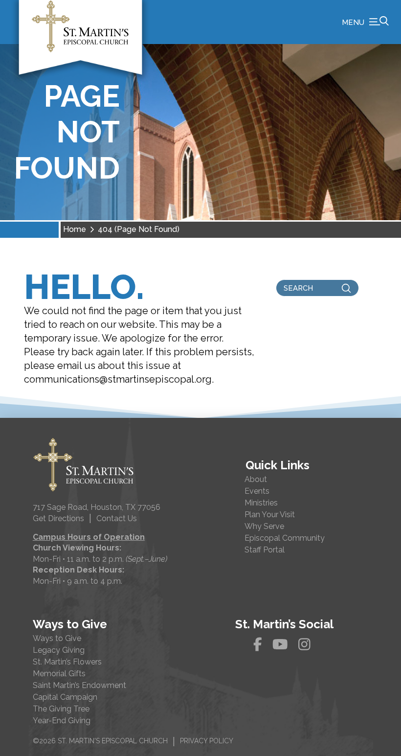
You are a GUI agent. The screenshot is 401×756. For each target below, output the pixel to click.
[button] (365, 22)
